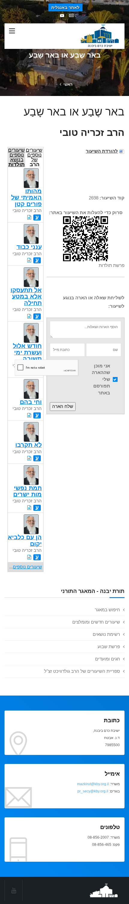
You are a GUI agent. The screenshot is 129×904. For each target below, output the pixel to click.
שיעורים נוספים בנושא (16, 156)
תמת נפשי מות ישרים (27, 491)
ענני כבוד (29, 247)
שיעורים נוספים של (34, 156)
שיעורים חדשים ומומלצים (96, 621)
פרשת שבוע (109, 646)
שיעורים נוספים (27, 566)
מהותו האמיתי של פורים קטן (26, 197)
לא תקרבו (28, 445)
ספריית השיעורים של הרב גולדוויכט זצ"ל (82, 671)
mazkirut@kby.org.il (93, 784)
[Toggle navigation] (12, 31)
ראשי (67, 84)
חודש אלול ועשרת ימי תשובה (27, 352)
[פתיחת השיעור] (29, 217)
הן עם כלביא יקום (25, 540)
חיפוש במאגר (107, 609)
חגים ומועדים (107, 658)
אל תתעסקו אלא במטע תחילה (26, 296)
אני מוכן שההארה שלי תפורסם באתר (101, 379)
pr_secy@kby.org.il (92, 791)
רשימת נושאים (106, 634)
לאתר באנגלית (65, 7)
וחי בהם (31, 402)
